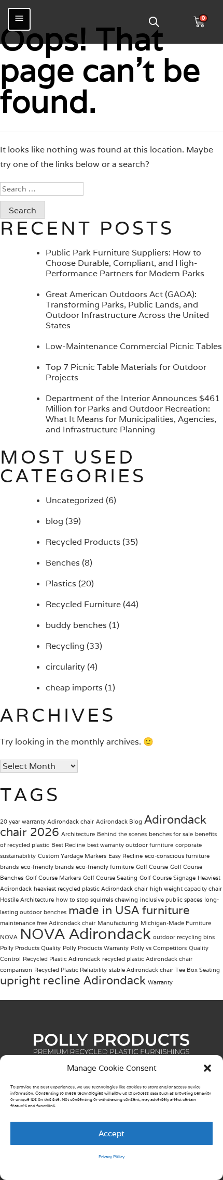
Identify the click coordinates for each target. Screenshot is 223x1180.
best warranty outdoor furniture (130, 845)
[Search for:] (111, 189)
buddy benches (76, 625)
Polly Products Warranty (96, 948)
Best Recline (68, 845)
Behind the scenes (122, 834)
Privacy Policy (111, 1156)
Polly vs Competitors (159, 948)
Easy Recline (125, 856)
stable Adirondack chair (141, 969)
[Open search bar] (154, 21)
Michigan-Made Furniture (176, 923)
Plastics (61, 583)
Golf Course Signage (168, 877)
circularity (65, 666)
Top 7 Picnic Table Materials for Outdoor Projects (126, 372)
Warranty (160, 982)
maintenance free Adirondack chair (47, 923)
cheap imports (74, 687)
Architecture (78, 834)
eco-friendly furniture (105, 866)
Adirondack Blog (119, 821)
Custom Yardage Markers (72, 856)
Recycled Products (83, 541)
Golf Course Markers (53, 877)
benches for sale (171, 834)
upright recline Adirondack (73, 980)
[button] (207, 1068)
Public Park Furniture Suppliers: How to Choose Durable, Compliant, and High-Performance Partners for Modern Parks (125, 263)
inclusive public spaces (171, 899)
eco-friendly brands (47, 866)
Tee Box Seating (197, 969)
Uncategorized (75, 500)
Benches (63, 562)
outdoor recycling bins (184, 937)
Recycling (65, 645)
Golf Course (152, 866)
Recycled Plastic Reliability (70, 969)
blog (54, 521)
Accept (111, 1133)
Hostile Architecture (27, 899)
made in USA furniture (129, 910)
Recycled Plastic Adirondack (61, 959)
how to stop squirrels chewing (97, 899)
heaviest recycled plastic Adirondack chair (91, 888)
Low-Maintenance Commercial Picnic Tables (134, 346)
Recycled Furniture (83, 604)
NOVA (9, 937)
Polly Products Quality (30, 948)
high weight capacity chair (186, 888)
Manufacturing (117, 923)
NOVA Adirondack (85, 933)
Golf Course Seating (110, 877)
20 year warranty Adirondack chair (47, 821)
